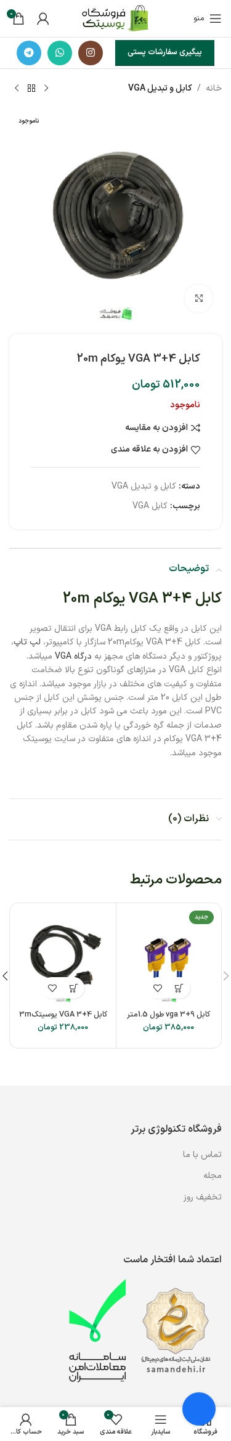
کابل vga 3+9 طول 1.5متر (168, 1014)
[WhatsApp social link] (59, 53)
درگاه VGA (73, 656)
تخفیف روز (203, 1197)
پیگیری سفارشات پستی (165, 52)
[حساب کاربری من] (43, 18)
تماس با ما (201, 1154)
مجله (212, 1175)
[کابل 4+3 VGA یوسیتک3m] (63, 955)
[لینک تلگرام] (29, 53)
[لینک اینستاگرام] (90, 53)
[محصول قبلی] (46, 88)
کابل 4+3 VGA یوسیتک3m (63, 1014)
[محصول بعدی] (16, 88)
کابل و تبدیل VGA (160, 88)
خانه (214, 88)
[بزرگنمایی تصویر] (199, 298)
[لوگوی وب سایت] (115, 18)
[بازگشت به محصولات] (31, 88)
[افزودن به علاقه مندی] (158, 988)
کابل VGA (150, 506)
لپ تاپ (27, 642)
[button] (179, 988)
